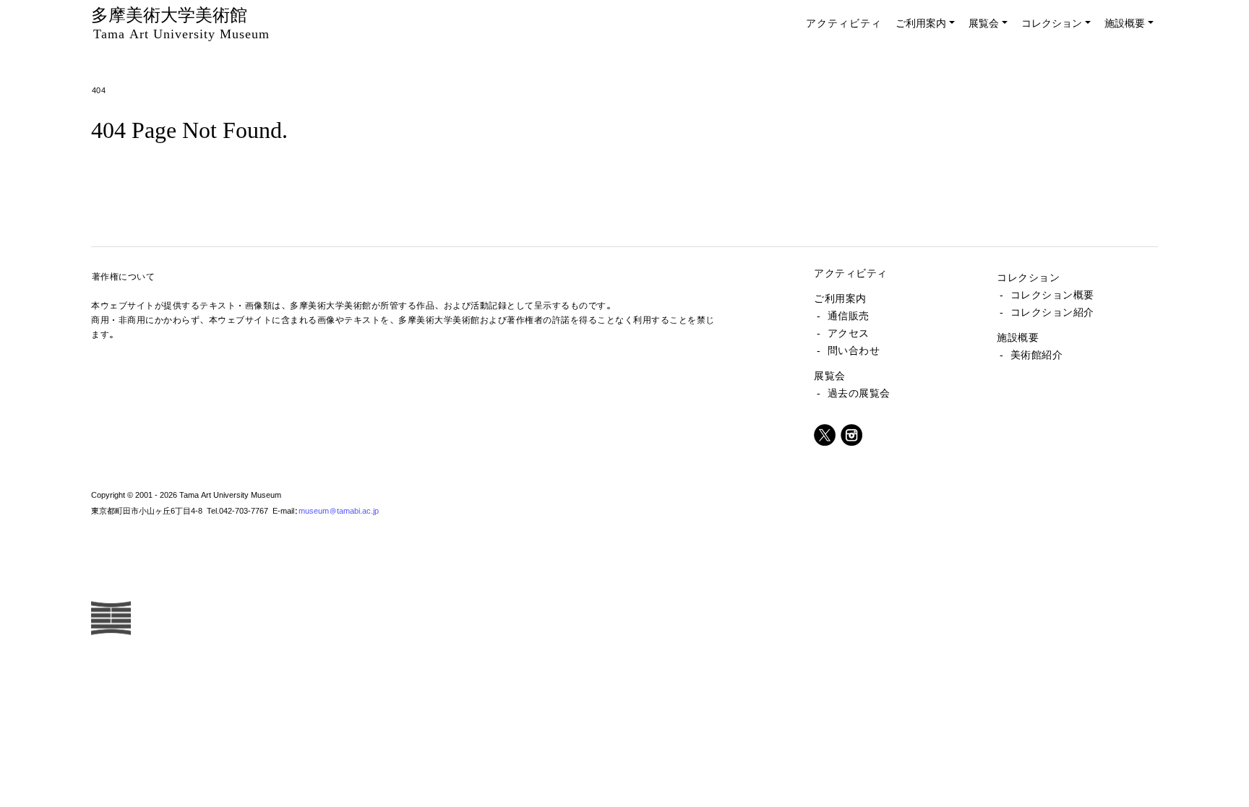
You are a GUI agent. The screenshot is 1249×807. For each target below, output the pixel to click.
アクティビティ (844, 23)
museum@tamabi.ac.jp (339, 510)
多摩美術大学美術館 (180, 22)
